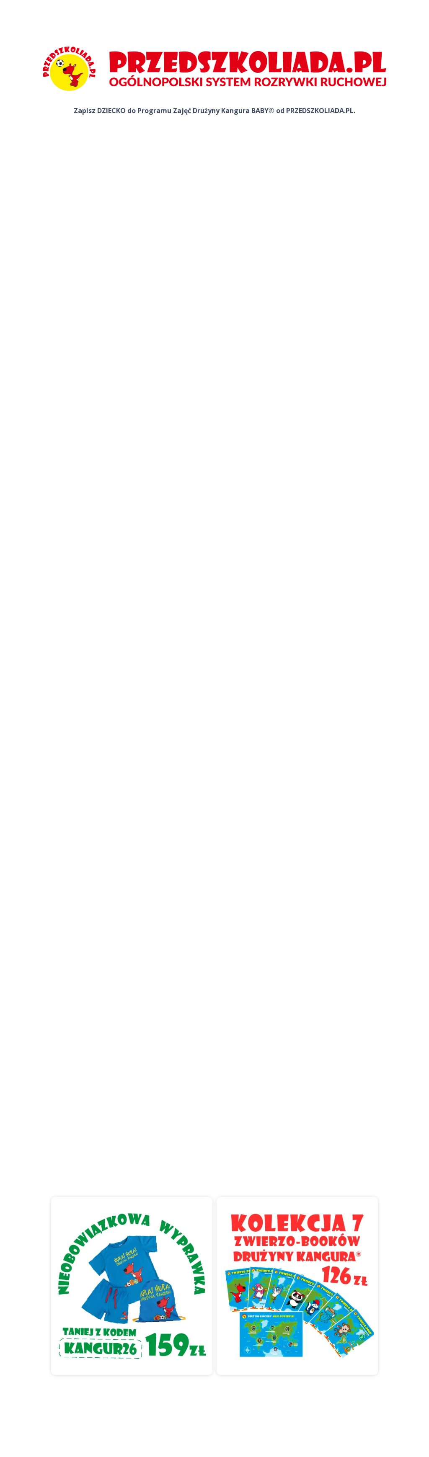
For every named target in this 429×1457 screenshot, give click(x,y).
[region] (214, 1294)
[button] (131, 1286)
